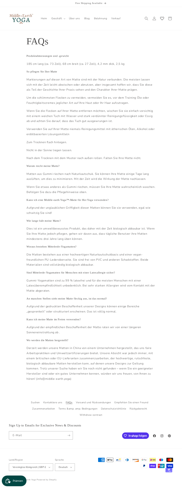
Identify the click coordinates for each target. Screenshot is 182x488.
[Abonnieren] (69, 435)
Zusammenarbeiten (43, 408)
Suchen (35, 402)
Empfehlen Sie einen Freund (131, 402)
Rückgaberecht (138, 408)
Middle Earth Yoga (27, 479)
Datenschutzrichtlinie (113, 408)
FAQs (69, 402)
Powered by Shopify (47, 479)
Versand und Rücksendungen (93, 402)
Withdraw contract (91, 415)
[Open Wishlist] (162, 18)
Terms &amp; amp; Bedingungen (77, 408)
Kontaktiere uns (52, 402)
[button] (58, 18)
